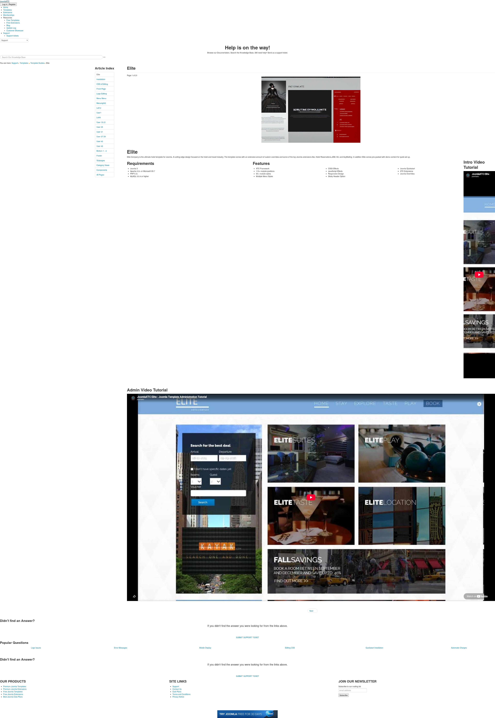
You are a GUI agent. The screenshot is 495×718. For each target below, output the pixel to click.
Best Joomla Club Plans (13, 696)
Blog (8, 25)
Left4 (99, 117)
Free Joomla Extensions (13, 694)
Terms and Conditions (181, 694)
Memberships (8, 15)
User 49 (100, 146)
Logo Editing (102, 93)
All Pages (100, 174)
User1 (99, 112)
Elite (98, 74)
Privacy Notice (178, 696)
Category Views (103, 165)
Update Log (11, 28)
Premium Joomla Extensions (14, 689)
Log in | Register (9, 4)
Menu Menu (101, 98)
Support (6, 33)
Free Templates (12, 20)
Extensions (7, 12)
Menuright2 (101, 103)
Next (312, 610)
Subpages (101, 160)
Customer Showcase (14, 30)
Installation (101, 79)
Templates (7, 10)
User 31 (100, 131)
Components (102, 170)
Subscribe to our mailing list (350, 686)
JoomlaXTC (4, 1)
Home (5, 7)
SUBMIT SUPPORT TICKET (247, 637)
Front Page (101, 88)
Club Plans (176, 691)
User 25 (100, 127)
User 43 (100, 141)
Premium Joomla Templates (14, 686)
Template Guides (37, 63)
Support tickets (12, 35)
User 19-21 (101, 122)
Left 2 (99, 108)
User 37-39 (101, 136)
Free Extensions (13, 22)
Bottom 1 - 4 (102, 151)
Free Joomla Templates (13, 691)
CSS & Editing (102, 84)
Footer (99, 155)
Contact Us (177, 689)
